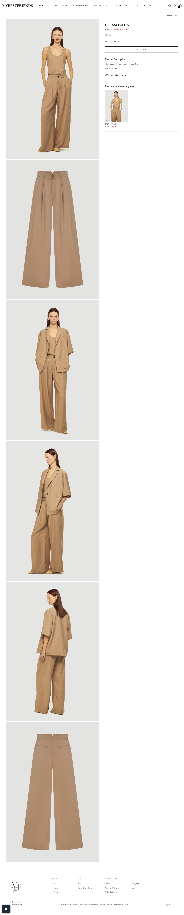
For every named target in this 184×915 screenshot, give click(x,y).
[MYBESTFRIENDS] (17, 5)
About (80, 883)
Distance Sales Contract (121, 905)
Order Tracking (111, 892)
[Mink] (106, 35)
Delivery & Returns (112, 888)
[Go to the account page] (174, 5)
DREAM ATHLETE (111, 124)
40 (119, 41)
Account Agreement (106, 905)
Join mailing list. (17, 902)
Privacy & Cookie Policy (80, 905)
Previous (169, 15)
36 (110, 41)
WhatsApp (57, 892)
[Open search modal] (169, 5)
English (167, 905)
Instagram (135, 883)
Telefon (55, 888)
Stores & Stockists (85, 888)
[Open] (6, 909)
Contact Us (122, 75)
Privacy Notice (93, 905)
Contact (108, 883)
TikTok (133, 888)
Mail (54, 883)
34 (106, 41)
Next (176, 15)
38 (115, 41)
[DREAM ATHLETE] (116, 106)
